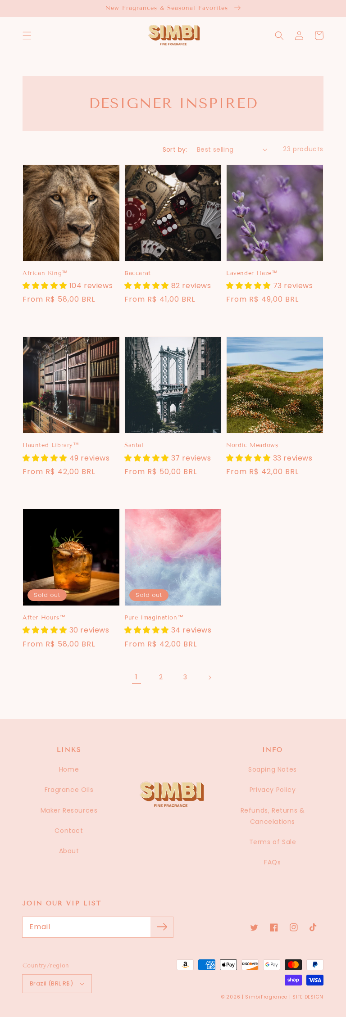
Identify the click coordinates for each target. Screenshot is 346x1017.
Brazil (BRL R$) (51, 983)
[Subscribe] (161, 927)
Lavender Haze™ (252, 273)
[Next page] (209, 677)
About (69, 850)
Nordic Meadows (252, 445)
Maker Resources (69, 810)
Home (69, 769)
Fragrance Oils (69, 789)
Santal (134, 445)
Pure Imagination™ (153, 617)
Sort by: (175, 149)
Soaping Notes (272, 769)
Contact (69, 830)
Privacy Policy (273, 789)
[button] (27, 35)
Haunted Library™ (51, 445)
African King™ (45, 273)
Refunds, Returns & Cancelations (273, 816)
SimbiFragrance (266, 997)
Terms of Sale (272, 841)
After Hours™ (44, 617)
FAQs (272, 862)
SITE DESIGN (307, 997)
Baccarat (137, 273)
